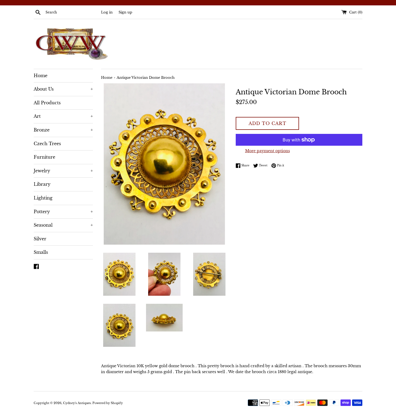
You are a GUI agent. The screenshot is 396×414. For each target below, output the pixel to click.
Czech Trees (47, 143)
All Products (47, 102)
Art (63, 116)
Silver (40, 238)
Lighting (43, 198)
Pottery (63, 211)
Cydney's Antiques (77, 403)
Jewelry (63, 170)
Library (42, 184)
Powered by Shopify (107, 403)
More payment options (267, 150)
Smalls (41, 252)
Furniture (44, 157)
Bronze (63, 130)
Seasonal (63, 225)
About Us (63, 89)
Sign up (125, 12)
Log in (107, 12)
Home (40, 75)
